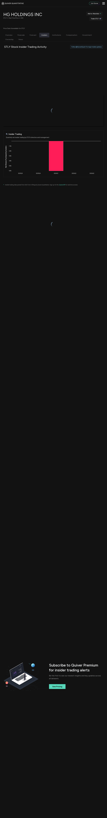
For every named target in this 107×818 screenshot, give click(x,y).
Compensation (71, 35)
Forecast (33, 35)
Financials (21, 35)
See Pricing (57, 686)
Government (87, 35)
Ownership (9, 39)
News (20, 39)
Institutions (56, 35)
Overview (8, 35)
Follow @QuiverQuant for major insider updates (86, 47)
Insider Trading (15, 134)
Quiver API (62, 185)
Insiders (44, 35)
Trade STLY (95, 19)
